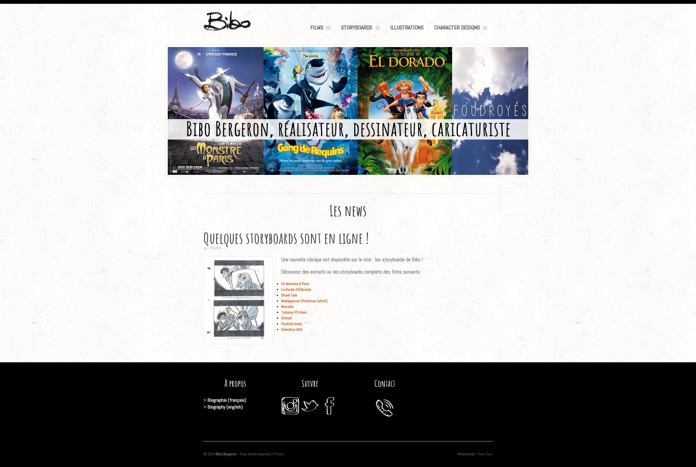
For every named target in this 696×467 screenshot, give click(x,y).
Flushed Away (291, 323)
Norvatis (287, 306)
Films (316, 27)
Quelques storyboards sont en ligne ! (286, 238)
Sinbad (286, 318)
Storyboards (356, 27)
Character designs (457, 27)
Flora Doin (485, 453)
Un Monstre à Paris (295, 283)
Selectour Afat (291, 329)
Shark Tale (289, 295)
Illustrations (407, 27)
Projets (216, 248)
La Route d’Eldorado (296, 289)
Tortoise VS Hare (293, 312)
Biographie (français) (226, 400)
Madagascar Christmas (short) (304, 300)
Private (278, 453)
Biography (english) (225, 407)
